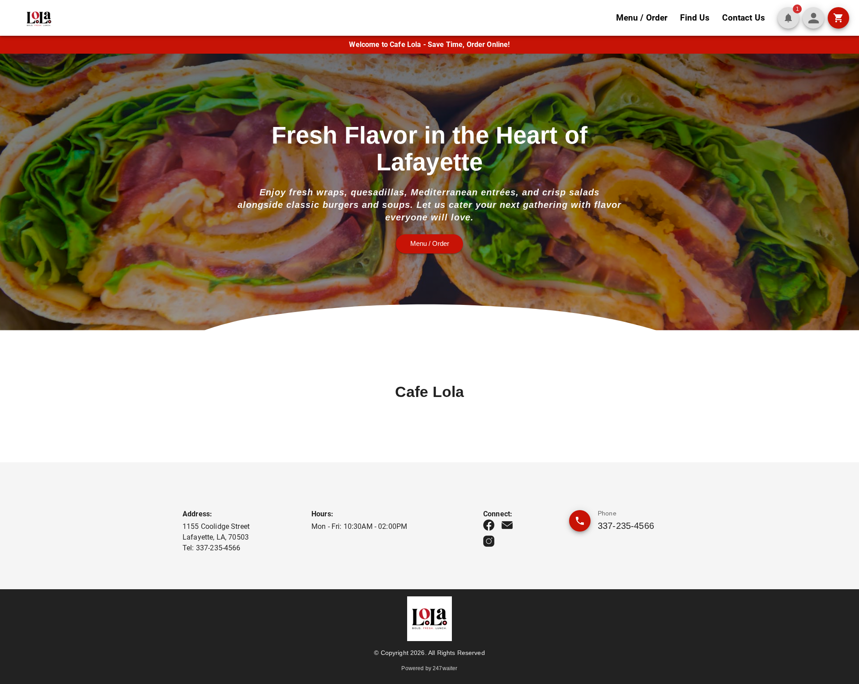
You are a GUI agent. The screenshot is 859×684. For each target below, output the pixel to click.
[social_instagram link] (488, 541)
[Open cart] (838, 18)
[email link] (507, 525)
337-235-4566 (626, 526)
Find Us (695, 17)
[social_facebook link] (488, 525)
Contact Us (743, 17)
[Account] (813, 18)
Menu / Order (642, 17)
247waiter (445, 668)
